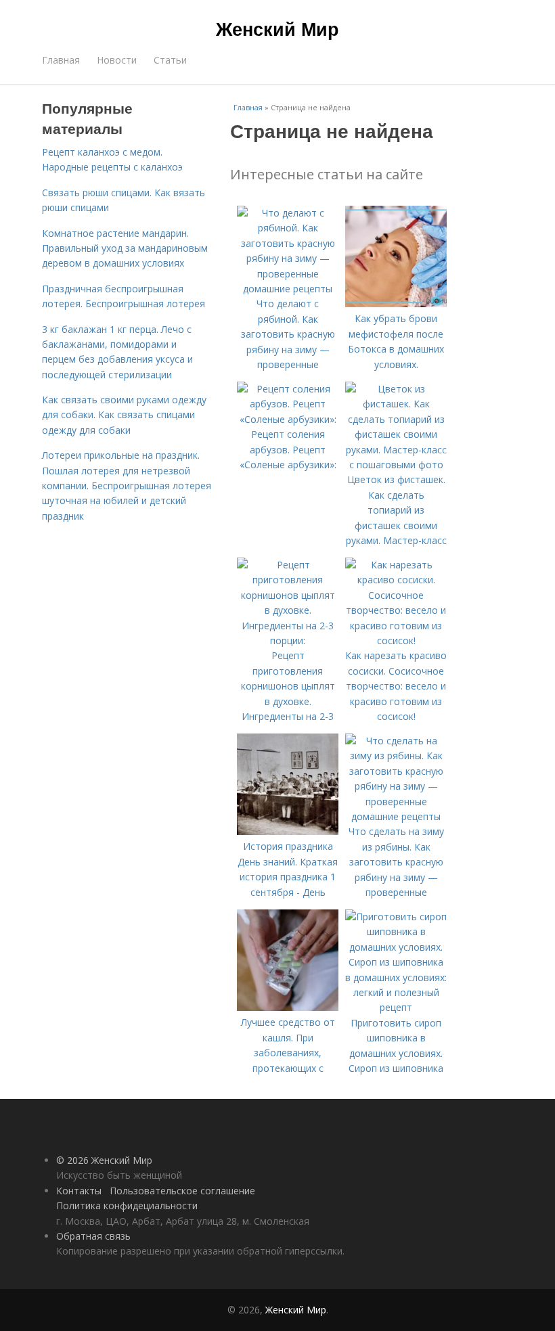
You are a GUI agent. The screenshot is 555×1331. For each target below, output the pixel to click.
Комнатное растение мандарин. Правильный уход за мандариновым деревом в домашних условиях (125, 248)
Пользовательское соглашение (182, 1190)
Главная (61, 59)
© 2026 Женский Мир (104, 1160)
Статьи (170, 59)
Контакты (79, 1190)
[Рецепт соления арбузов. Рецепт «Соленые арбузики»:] (287, 419)
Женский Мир (277, 28)
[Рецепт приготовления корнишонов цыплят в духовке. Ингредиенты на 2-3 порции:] (287, 640)
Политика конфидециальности (127, 1205)
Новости (117, 59)
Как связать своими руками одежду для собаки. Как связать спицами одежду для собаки (124, 414)
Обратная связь (93, 1236)
